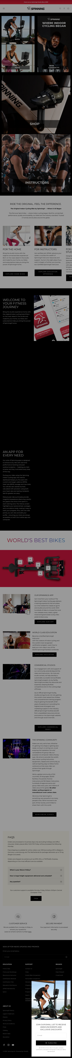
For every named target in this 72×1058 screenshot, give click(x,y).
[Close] (67, 984)
